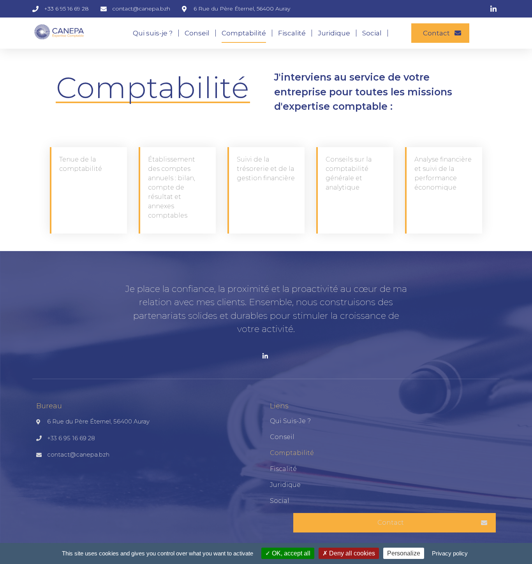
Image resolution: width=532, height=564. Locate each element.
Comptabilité (244, 33)
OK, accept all (290, 553)
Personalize (403, 553)
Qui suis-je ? (153, 33)
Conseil (197, 33)
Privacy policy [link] (450, 553)
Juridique (334, 33)
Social (372, 33)
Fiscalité (292, 33)
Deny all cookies (351, 553)
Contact (436, 33)
